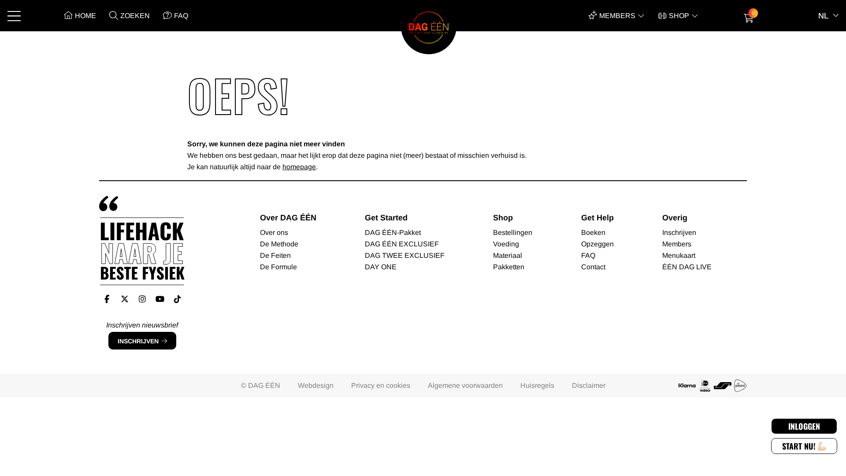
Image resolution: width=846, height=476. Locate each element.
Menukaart (678, 255)
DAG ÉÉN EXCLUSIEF (402, 244)
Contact (593, 267)
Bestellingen (512, 232)
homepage (299, 167)
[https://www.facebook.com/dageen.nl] (107, 299)
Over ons (274, 232)
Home (85, 15)
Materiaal (507, 255)
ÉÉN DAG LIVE (687, 267)
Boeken (593, 232)
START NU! (799, 446)
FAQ (181, 15)
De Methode (279, 244)
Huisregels (537, 385)
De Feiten (275, 255)
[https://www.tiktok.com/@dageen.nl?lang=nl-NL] (177, 299)
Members (617, 15)
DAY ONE (381, 267)
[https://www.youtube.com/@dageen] (159, 299)
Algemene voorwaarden (465, 385)
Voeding (506, 244)
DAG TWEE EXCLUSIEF (405, 255)
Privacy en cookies (380, 385)
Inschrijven (138, 341)
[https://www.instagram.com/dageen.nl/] (142, 299)
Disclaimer (588, 385)
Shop (679, 15)
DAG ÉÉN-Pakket (393, 232)
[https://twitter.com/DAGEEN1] (124, 299)
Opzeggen (597, 244)
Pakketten (508, 267)
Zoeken (135, 15)
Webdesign (316, 385)
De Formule (278, 267)
